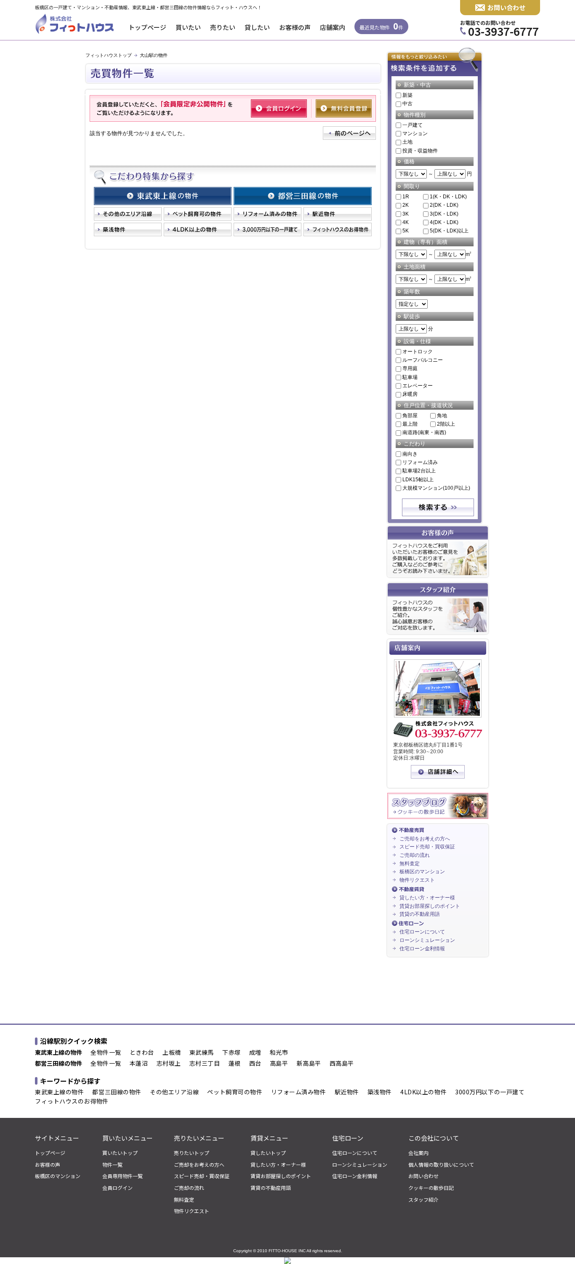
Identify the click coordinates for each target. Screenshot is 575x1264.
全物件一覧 (106, 1052)
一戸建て (412, 125)
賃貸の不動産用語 (419, 914)
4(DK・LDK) (444, 222)
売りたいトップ (191, 1152)
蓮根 (235, 1063)
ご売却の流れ (414, 855)
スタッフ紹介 (423, 1199)
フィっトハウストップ (108, 55)
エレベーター (417, 386)
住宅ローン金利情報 (422, 949)
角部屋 (410, 416)
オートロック (417, 352)
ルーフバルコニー (422, 360)
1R (405, 197)
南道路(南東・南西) (424, 432)
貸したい (257, 27)
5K (405, 231)
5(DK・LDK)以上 (449, 231)
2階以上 (446, 424)
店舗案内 (332, 27)
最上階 (410, 424)
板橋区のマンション (422, 872)
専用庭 (410, 368)
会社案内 (418, 1152)
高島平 (279, 1063)
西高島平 (342, 1063)
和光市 (279, 1052)
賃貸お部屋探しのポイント (429, 906)
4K (405, 222)
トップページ (147, 27)
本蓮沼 (139, 1063)
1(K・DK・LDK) (448, 197)
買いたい (188, 27)
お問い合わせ (506, 7)
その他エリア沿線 (174, 1092)
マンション (415, 133)
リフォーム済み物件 (298, 1092)
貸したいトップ (268, 1152)
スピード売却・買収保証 (427, 847)
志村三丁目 (204, 1063)
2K (405, 205)
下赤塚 (231, 1052)
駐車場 (410, 377)
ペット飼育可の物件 (234, 1092)
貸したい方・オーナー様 (427, 898)
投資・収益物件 (420, 151)
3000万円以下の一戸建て (489, 1092)
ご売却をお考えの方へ (424, 839)
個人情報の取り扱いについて (441, 1164)
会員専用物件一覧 (122, 1176)
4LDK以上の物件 (423, 1092)
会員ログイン (117, 1187)
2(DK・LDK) (444, 205)
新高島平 (309, 1063)
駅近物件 (347, 1092)
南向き (410, 454)
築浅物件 (379, 1092)
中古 (407, 104)
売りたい (222, 27)
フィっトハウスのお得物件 (72, 1101)
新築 (407, 95)
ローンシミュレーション (427, 940)
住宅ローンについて (422, 932)
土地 (407, 142)
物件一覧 (112, 1164)
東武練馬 (201, 1052)
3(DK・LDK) (444, 214)
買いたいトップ (120, 1152)
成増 (255, 1052)
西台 (255, 1063)
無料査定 (409, 864)
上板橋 (171, 1052)
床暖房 (410, 394)
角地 (442, 416)
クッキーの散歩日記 (431, 1187)
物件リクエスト (417, 880)
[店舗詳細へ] (438, 777)
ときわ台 (142, 1052)
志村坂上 (169, 1063)
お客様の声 (295, 27)
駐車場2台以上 (419, 471)
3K (405, 214)
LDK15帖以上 (418, 480)
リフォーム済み (420, 462)
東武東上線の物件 (59, 1092)
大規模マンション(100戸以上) (436, 488)
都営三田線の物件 (116, 1092)
